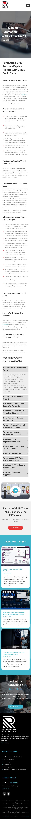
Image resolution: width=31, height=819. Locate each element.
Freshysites (26, 816)
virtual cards (6, 324)
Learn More (5, 742)
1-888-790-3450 (13, 783)
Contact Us (6, 789)
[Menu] (28, 5)
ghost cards (25, 94)
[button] (15, 369)
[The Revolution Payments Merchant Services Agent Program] (15, 649)
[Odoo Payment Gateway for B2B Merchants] (15, 567)
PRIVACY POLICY (5, 816)
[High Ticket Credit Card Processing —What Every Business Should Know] (15, 609)
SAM (14, 811)
